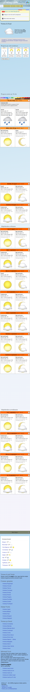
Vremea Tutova (7, 588)
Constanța (5, 550)
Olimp (14, 639)
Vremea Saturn (7, 644)
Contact (18, 6)
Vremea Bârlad (7, 611)
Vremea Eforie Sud (8, 637)
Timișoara (5, 565)
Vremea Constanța (8, 623)
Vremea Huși (6, 613)
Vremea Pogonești (8, 583)
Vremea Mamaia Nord (9, 628)
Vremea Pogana (7, 597)
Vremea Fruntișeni (7, 603)
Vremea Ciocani (7, 586)
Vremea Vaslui (6, 609)
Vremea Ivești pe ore (8, 670)
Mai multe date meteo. (9, 18)
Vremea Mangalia (7, 641)
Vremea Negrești (7, 618)
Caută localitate (7, 6)
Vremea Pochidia (7, 599)
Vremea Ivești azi (7, 672)
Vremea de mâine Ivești (9, 675)
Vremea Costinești (8, 630)
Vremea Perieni (7, 594)
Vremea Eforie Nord (8, 635)
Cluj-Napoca (5, 547)
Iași (3, 557)
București (4, 544)
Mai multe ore (5, 58)
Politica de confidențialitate (9, 688)
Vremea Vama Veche (8, 646)
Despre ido (5, 686)
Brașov (4, 542)
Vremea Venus (6, 648)
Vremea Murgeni (7, 616)
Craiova (4, 552)
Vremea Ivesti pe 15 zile (9, 677)
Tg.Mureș (4, 562)
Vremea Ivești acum (8, 668)
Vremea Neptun (7, 639)
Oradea (4, 560)
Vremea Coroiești (7, 590)
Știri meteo (13, 6)
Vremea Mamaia (7, 626)
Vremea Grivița (7, 592)
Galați (4, 555)
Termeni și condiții (7, 687)
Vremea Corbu (7, 632)
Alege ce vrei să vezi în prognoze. (12, 14)
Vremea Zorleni (7, 601)
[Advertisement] (15, 76)
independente (4, 662)
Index (2, 6)
